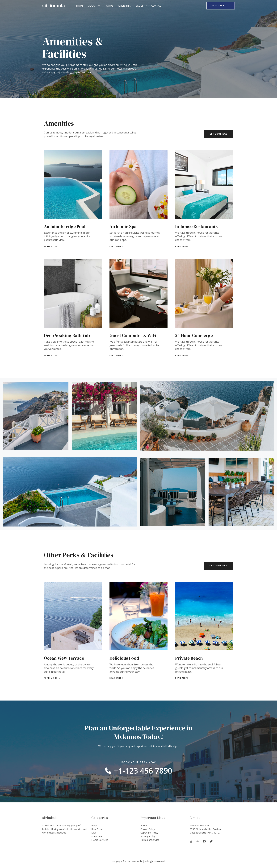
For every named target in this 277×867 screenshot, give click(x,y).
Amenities (124, 5)
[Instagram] (190, 841)
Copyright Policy (149, 832)
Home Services (99, 839)
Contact (157, 5)
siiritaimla (53, 5)
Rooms (109, 5)
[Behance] (197, 841)
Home (80, 5)
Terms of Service (149, 839)
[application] (98, 5)
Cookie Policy (147, 829)
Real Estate (97, 829)
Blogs (139, 5)
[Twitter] (211, 841)
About (92, 5)
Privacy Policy (147, 836)
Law (93, 832)
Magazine (96, 836)
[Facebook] (204, 841)
